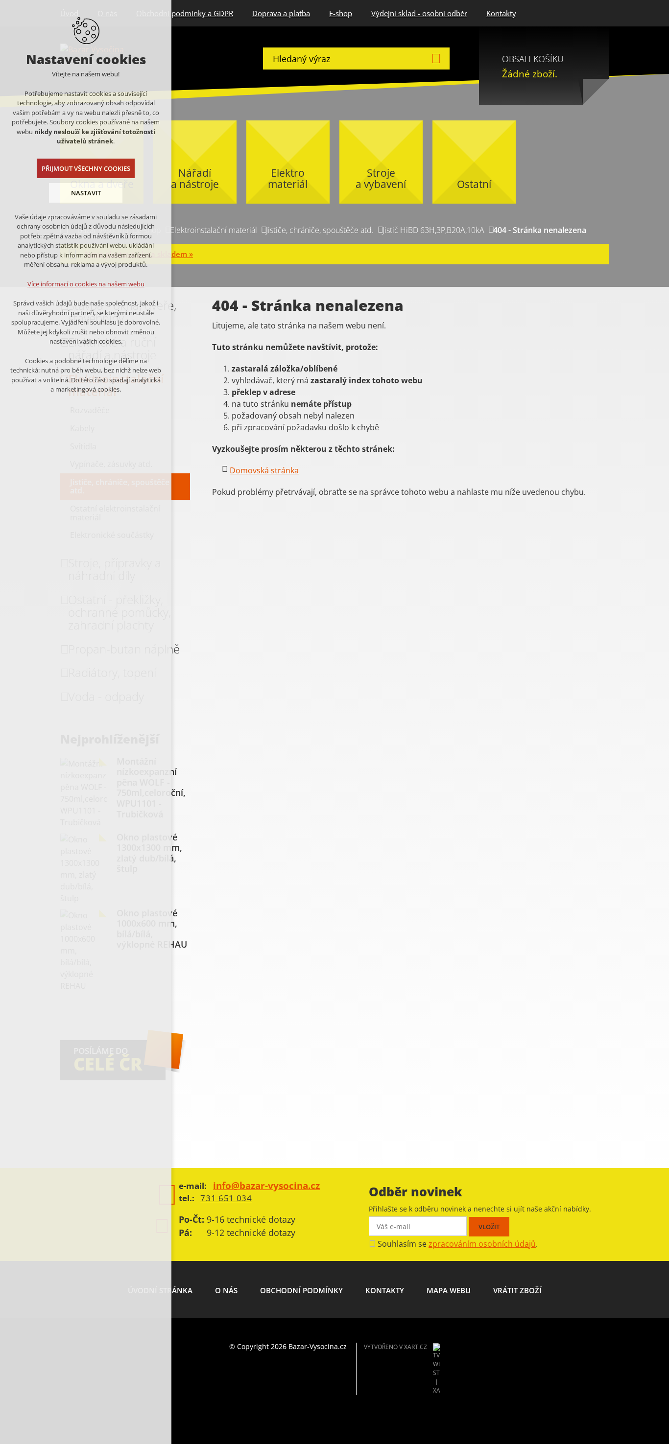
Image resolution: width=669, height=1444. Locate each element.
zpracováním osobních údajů (482, 1243)
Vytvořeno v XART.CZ (395, 1347)
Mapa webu (449, 1290)
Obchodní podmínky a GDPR (184, 13)
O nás (226, 1290)
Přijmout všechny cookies (86, 168)
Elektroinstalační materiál (213, 230)
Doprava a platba (281, 13)
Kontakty (501, 13)
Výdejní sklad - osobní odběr (419, 13)
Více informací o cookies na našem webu (85, 283)
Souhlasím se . (458, 1243)
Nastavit (86, 192)
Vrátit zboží (517, 1290)
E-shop (340, 13)
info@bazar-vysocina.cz (266, 1185)
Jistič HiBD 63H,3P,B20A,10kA (433, 230)
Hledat (436, 58)
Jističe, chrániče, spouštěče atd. (320, 230)
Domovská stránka (264, 470)
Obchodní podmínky (301, 1290)
